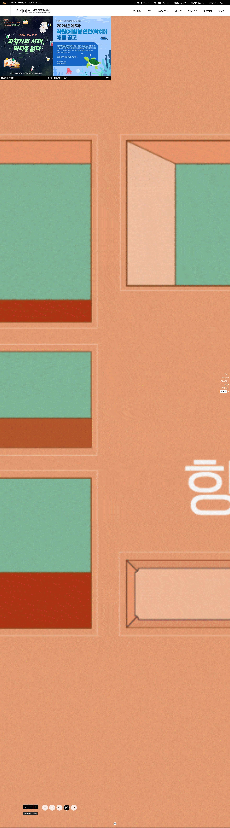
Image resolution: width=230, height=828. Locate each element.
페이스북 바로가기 (168, 3)
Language (212, 3)
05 (73, 807)
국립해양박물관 (33, 11)
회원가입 (146, 3)
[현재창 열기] (82, 45)
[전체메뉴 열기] (5, 11)
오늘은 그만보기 (61, 78)
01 (45, 807)
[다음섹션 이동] (115, 824)
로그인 (137, 3)
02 (52, 807)
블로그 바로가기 (155, 3)
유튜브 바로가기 (159, 3)
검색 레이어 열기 (221, 3)
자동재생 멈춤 (30, 807)
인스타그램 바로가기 (164, 3)
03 (59, 807)
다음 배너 (35, 807)
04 (66, 807)
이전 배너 (25, 807)
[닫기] (108, 78)
